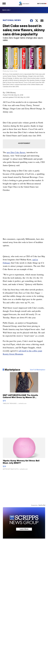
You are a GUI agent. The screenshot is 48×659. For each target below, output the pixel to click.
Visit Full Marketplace (37, 369)
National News (12, 20)
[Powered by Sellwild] (41, 505)
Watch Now (41, 3)
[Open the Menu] (4, 3)
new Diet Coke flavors (16, 152)
